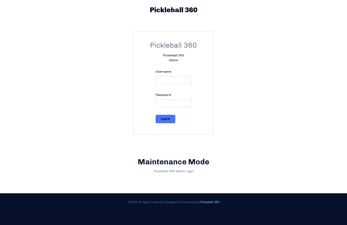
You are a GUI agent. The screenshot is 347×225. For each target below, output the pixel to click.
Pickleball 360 (173, 10)
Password (163, 95)
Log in (165, 119)
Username (163, 71)
